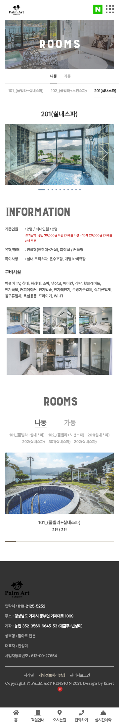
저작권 (29, 675)
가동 (67, 76)
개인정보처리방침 (52, 675)
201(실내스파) (105, 90)
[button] (104, 153)
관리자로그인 (80, 675)
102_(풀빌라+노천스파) (69, 90)
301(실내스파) (60, 441)
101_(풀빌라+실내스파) (26, 90)
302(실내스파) (85, 441)
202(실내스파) (33, 441)
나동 (53, 76)
